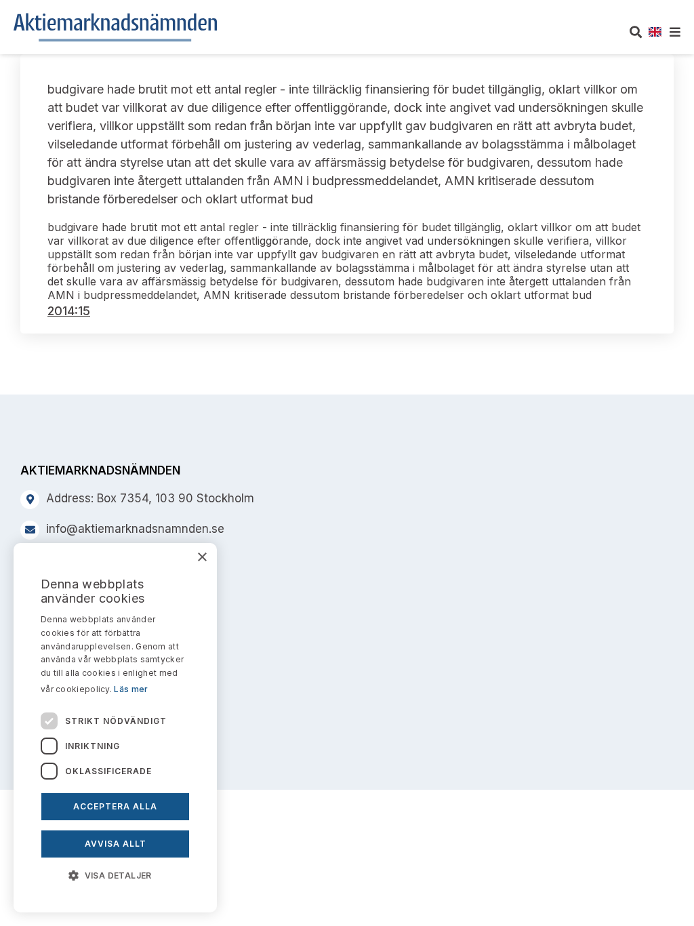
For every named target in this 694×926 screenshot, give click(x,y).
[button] (115, 874)
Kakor (37, 635)
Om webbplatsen (68, 607)
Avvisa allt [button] (115, 844)
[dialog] (115, 727)
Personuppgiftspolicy (79, 663)
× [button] (202, 557)
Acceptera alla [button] (115, 806)
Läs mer (131, 689)
